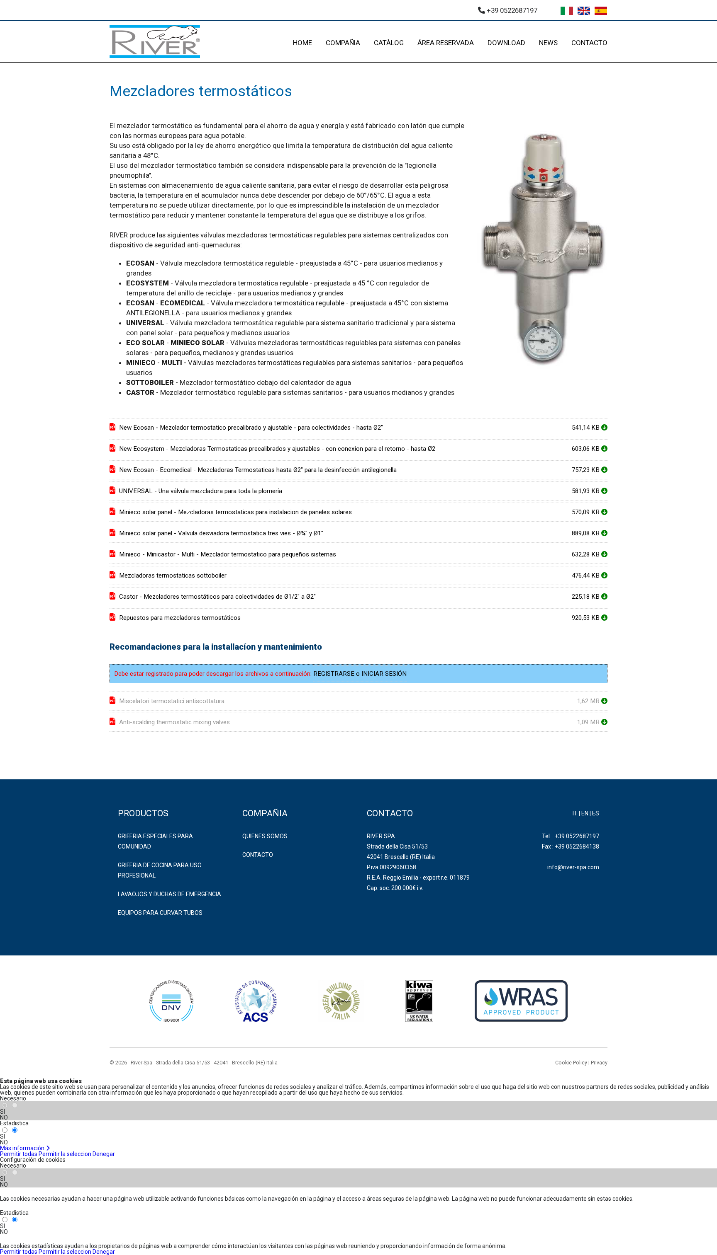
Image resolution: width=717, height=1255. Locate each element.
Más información (23, 1148)
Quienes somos (265, 836)
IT (575, 813)
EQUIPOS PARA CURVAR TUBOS (160, 912)
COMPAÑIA (343, 43)
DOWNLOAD (506, 43)
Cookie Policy (571, 1062)
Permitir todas (18, 1154)
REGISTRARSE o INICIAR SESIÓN (360, 673)
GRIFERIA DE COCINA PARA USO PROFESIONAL (160, 870)
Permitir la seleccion (65, 1154)
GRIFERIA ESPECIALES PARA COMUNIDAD (155, 841)
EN (584, 813)
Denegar (104, 1154)
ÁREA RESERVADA (445, 43)
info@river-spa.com (573, 867)
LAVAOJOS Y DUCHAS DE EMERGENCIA (169, 894)
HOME (302, 43)
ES (595, 813)
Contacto (257, 854)
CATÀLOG (389, 43)
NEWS (548, 43)
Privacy (599, 1062)
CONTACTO (589, 43)
